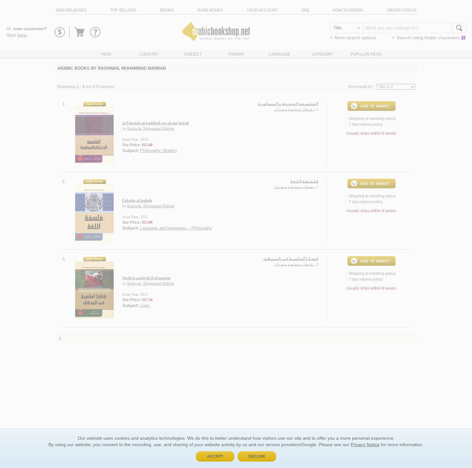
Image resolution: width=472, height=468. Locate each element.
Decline (257, 456)
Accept (215, 456)
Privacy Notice (365, 444)
